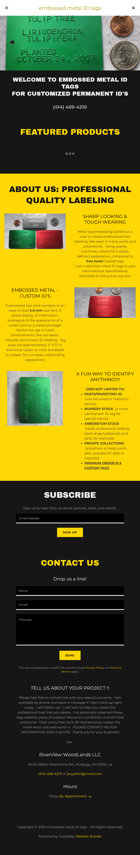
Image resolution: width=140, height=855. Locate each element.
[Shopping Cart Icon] (133, 8)
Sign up (70, 532)
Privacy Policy (95, 667)
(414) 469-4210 (70, 107)
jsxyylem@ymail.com (84, 774)
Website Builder (88, 836)
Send (70, 655)
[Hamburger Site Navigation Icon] (7, 8)
